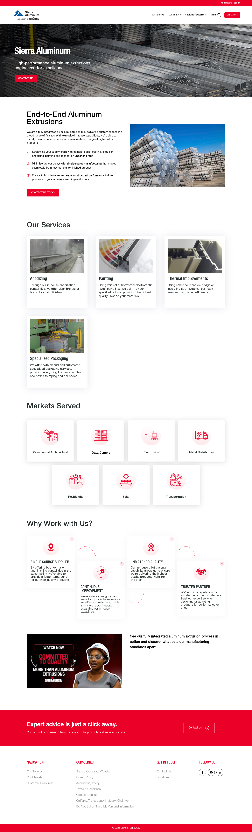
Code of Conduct (87, 795)
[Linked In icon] (211, 772)
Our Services (158, 15)
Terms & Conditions (88, 789)
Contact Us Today (43, 193)
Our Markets (175, 15)
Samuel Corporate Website (93, 771)
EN (239, 3)
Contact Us (195, 727)
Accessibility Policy (87, 783)
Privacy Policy (84, 777)
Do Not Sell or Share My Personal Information (105, 806)
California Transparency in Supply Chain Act (103, 801)
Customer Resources (195, 15)
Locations (228, 3)
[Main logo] (26, 15)
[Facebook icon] (202, 772)
